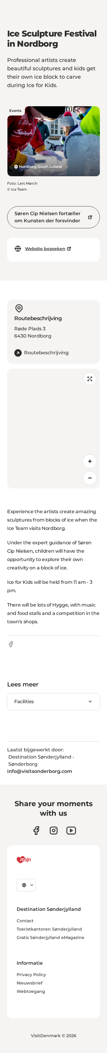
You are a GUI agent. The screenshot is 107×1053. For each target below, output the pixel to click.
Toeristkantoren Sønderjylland (49, 929)
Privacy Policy (31, 974)
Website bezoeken (45, 248)
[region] (53, 428)
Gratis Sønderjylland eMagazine (50, 937)
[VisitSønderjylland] (35, 859)
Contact (25, 920)
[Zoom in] (90, 461)
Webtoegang (31, 991)
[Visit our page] (53, 830)
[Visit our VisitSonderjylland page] (36, 830)
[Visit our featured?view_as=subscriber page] (71, 830)
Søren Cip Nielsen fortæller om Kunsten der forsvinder (48, 217)
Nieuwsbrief (30, 983)
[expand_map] (89, 378)
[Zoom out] (90, 478)
